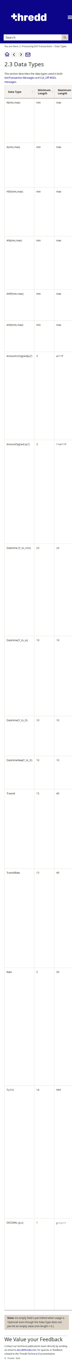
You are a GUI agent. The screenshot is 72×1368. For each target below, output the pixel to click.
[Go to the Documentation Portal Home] (7, 54)
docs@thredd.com (26, 1350)
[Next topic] (21, 54)
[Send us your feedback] (28, 54)
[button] (64, 37)
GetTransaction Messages (19, 77)
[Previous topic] (14, 54)
